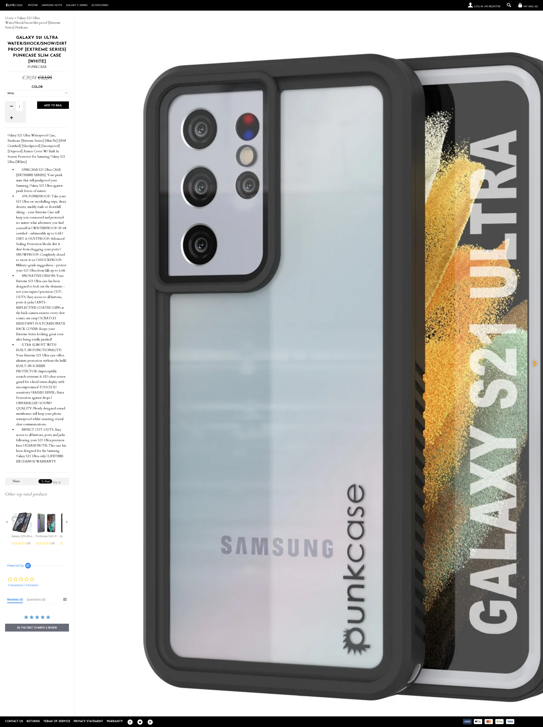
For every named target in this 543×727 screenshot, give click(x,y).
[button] (7, 522)
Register (494, 6)
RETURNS (33, 721)
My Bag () (530, 6)
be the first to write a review (37, 627)
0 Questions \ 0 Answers (23, 585)
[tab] (15, 600)
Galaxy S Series (77, 5)
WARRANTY (114, 721)
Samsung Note (52, 5)
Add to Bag (53, 105)
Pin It (57, 482)
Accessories (99, 5)
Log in (478, 6)
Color (37, 87)
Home (9, 18)
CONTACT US (14, 721)
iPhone (33, 5)
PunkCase (37, 66)
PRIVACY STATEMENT (88, 721)
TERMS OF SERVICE (56, 721)
